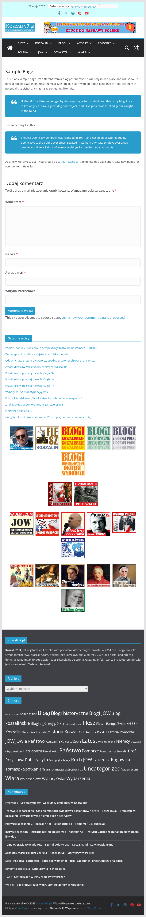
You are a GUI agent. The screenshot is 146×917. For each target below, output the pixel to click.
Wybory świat (54, 778)
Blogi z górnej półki (46, 723)
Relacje (66, 760)
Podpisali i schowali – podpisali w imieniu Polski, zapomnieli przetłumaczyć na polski (68, 861)
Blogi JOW (100, 713)
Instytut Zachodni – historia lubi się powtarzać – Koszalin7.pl (44, 832)
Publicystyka (36, 759)
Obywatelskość (13, 751)
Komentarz (14, 202)
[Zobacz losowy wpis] (136, 47)
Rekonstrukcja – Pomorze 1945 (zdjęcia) (79, 824)
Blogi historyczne (69, 713)
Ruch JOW (81, 759)
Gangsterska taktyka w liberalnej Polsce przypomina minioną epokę (48, 417)
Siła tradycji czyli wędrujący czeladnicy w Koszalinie (54, 803)
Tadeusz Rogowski (111, 759)
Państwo (70, 750)
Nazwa (11, 254)
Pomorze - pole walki (113, 751)
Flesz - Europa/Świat (110, 723)
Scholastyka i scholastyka (49, 869)
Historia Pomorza (120, 732)
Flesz (21, 43)
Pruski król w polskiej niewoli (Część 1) (29, 385)
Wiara (82, 52)
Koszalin (41, 43)
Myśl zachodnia (106, 741)
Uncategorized (102, 768)
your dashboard (71, 161)
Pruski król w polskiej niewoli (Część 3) (29, 373)
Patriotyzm (32, 751)
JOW (40, 52)
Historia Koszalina (65, 732)
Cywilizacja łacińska (72, 724)
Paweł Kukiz (51, 751)
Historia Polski (95, 732)
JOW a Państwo (30, 741)
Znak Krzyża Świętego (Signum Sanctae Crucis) (34, 404)
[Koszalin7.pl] (9, 47)
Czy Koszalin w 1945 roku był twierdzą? (39, 877)
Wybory (82, 43)
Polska (22, 52)
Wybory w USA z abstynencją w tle (27, 392)
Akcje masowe (12, 714)
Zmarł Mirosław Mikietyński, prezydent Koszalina (88, 8)
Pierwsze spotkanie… (18, 411)
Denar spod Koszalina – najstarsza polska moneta (36, 354)
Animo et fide (28, 714)
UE (81, 769)
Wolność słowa (30, 779)
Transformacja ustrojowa (60, 769)
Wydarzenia (78, 778)
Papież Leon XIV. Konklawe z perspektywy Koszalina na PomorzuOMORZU (51, 348)
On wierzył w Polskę (81, 853)
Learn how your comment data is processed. (93, 317)
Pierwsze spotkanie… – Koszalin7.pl (28, 824)
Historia (41, 732)
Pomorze (104, 43)
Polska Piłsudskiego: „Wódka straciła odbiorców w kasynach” (43, 398)
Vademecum (129, 769)
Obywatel (61, 52)
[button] (27, 43)
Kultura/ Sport (71, 741)
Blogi (62, 43)
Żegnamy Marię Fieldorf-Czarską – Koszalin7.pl (35, 853)
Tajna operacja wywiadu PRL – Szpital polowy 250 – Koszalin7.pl (46, 844)
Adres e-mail (15, 272)
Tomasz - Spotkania (23, 769)
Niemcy (123, 741)
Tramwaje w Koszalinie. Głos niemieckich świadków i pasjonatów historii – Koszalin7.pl (61, 811)
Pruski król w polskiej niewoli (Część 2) (29, 379)
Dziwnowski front (101, 844)
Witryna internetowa (20, 291)
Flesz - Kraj (28, 732)
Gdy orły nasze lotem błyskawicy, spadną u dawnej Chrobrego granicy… (50, 360)
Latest (89, 740)
